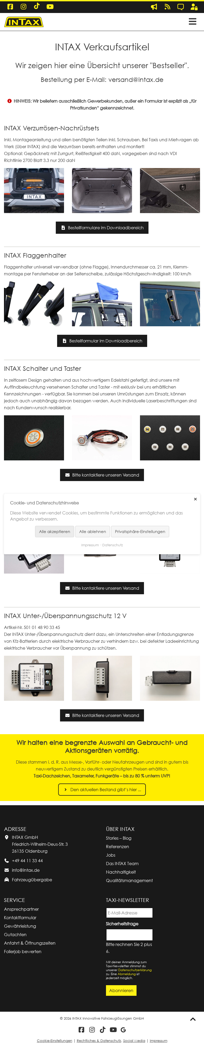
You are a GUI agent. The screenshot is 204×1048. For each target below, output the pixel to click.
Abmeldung (127, 974)
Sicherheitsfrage (123, 923)
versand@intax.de (136, 79)
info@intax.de (26, 870)
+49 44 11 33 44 (27, 860)
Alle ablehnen (92, 531)
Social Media (134, 1041)
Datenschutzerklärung (135, 970)
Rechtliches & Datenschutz (99, 1041)
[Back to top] (193, 1019)
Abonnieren (121, 990)
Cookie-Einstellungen (54, 1041)
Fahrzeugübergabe (32, 879)
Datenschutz (112, 545)
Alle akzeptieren (54, 531)
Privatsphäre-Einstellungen (140, 531)
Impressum (158, 1041)
